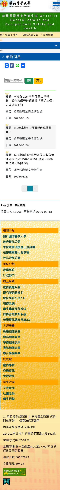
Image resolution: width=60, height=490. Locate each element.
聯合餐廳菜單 (11, 353)
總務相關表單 (11, 337)
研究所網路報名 (13, 292)
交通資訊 (9, 370)
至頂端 (21, 205)
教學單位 (9, 270)
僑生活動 (9, 398)
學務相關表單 (11, 342)
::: (1, 39)
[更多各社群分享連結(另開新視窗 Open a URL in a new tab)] (23, 65)
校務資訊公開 (11, 258)
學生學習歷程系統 (14, 309)
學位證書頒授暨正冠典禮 (19, 247)
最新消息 (48, 34)
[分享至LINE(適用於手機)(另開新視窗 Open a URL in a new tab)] (18, 65)
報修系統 (9, 303)
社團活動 (9, 393)
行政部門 (9, 275)
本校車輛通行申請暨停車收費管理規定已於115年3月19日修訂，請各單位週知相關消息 (30, 159)
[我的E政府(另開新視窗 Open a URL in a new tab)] (6, 481)
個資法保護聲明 (29, 420)
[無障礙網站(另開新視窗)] (14, 472)
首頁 (15, 34)
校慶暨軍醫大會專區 (16, 252)
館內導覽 (9, 365)
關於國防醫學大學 (14, 236)
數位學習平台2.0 (14, 298)
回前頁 (8, 205)
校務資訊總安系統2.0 (17, 319)
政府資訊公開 (11, 241)
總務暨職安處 (30, 34)
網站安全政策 (40, 416)
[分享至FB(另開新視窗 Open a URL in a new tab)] (12, 65)
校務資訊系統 (11, 287)
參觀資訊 (9, 376)
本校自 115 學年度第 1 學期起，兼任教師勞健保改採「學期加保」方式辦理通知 (30, 101)
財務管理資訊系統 (14, 314)
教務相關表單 (11, 331)
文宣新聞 (9, 388)
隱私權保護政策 (17, 416)
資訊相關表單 (11, 347)
